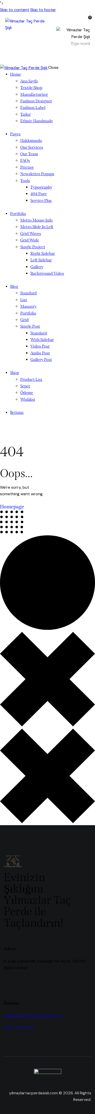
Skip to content (14, 9)
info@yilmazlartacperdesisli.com (33, 1015)
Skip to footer (43, 9)
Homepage (12, 507)
